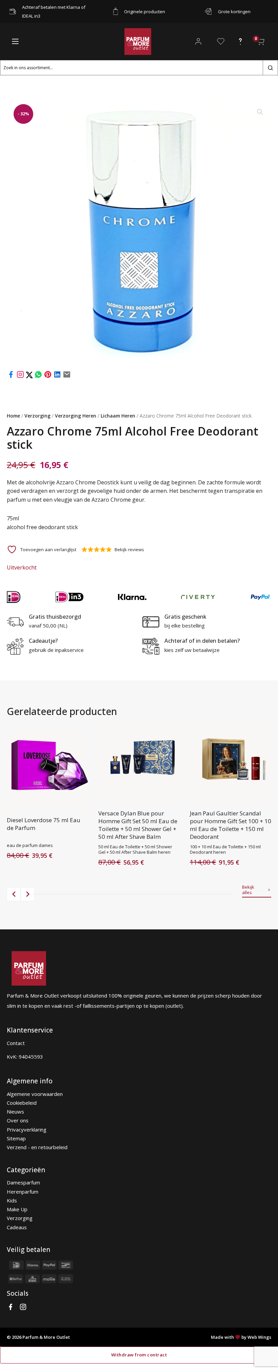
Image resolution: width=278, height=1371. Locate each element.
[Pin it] (48, 376)
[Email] (67, 376)
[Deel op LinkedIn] (57, 376)
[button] (260, 112)
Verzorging (37, 415)
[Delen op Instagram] (21, 376)
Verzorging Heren (75, 415)
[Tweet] (30, 376)
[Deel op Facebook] (11, 376)
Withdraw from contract (139, 1355)
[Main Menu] (15, 41)
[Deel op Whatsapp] (38, 376)
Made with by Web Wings (241, 1337)
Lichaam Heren (118, 415)
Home (13, 415)
